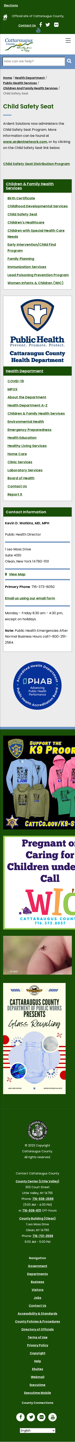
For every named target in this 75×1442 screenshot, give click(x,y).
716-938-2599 (43, 1199)
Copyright (37, 1353)
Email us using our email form (30, 598)
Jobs (37, 1298)
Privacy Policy (37, 1345)
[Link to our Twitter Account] (49, 25)
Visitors (38, 1290)
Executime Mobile (37, 1393)
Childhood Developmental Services (38, 206)
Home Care (17, 454)
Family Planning (21, 258)
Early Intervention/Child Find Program (32, 247)
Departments (37, 1274)
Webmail (37, 1377)
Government (37, 1266)
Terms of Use (38, 1337)
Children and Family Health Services (30, 88)
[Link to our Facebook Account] (42, 25)
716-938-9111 (31, 1210)
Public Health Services (20, 83)
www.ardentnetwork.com (25, 141)
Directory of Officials (37, 1329)
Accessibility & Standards (37, 1313)
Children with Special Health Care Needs (36, 233)
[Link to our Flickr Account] (58, 25)
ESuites (37, 1369)
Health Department (30, 78)
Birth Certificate (21, 198)
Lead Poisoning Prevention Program (38, 275)
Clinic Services (20, 462)
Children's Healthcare (26, 222)
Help (37, 1361)
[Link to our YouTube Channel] (53, 1418)
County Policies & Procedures (37, 1321)
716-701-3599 (42, 1236)
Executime (37, 1385)
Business (37, 1282)
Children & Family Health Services (30, 186)
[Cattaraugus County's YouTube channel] (40, 31)
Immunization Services (27, 266)
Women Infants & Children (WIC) (36, 283)
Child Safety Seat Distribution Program (36, 163)
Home (7, 78)
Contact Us (27, 25)
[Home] (18, 44)
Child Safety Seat (22, 214)
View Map (17, 574)
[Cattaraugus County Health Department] (38, 300)
